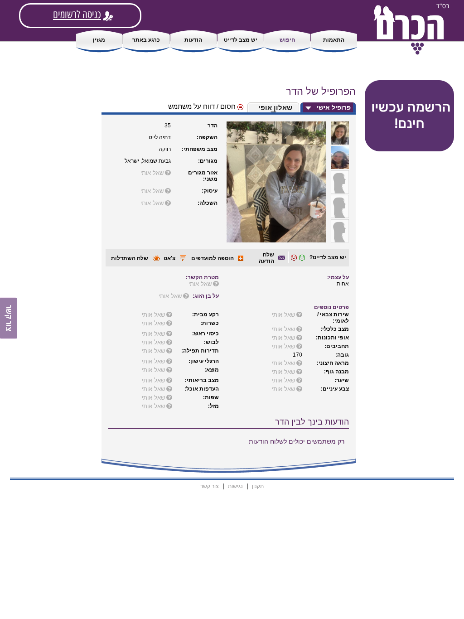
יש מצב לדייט (240, 40)
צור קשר (209, 486)
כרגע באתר (146, 40)
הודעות (193, 40)
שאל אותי (152, 172)
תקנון (258, 486)
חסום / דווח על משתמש (202, 106)
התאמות (333, 40)
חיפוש (287, 40)
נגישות (235, 486)
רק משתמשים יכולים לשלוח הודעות (296, 441)
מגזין (99, 40)
